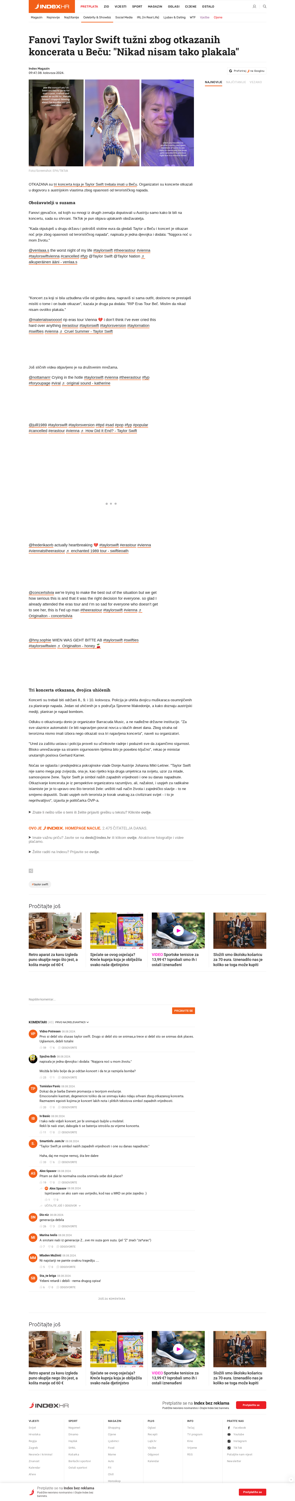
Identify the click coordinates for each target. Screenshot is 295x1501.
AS (33, 1173)
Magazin (36, 17)
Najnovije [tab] (213, 82)
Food (111, 1447)
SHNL (72, 1447)
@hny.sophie (40, 640)
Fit (109, 1467)
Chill (111, 1474)
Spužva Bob (48, 1056)
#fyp (84, 256)
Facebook (239, 1427)
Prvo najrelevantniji (70, 1022)
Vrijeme (192, 1447)
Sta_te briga (48, 1275)
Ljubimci (113, 1441)
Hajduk (73, 1441)
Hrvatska (34, 1434)
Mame (112, 1454)
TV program (194, 1434)
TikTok (237, 1447)
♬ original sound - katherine (86, 383)
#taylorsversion (113, 325)
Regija (33, 1441)
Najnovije (53, 17)
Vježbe (204, 17)
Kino (190, 1441)
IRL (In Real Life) (148, 17)
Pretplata (89, 6)
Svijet (32, 1427)
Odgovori (153, 1454)
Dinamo (73, 1434)
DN (33, 1217)
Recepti (153, 1434)
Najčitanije (71, 17)
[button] (34, 929)
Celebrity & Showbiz (97, 17)
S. (33, 1144)
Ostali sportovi (77, 1467)
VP (33, 1034)
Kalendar (34, 1467)
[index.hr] (52, 6)
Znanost (34, 1461)
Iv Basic (45, 1116)
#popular (140, 425)
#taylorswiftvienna (44, 256)
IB (33, 1118)
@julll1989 (38, 425)
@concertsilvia (41, 592)
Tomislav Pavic (50, 1086)
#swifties (36, 331)
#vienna (143, 250)
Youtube (238, 1434)
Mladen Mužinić (50, 1255)
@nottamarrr (40, 377)
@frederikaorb (41, 545)
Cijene (191, 6)
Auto (111, 1461)
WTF (193, 17)
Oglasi (173, 6)
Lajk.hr (152, 1441)
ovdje (131, 838)
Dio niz (44, 1214)
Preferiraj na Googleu (249, 70)
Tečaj (190, 1427)
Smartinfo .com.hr (52, 1141)
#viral (56, 383)
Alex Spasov (48, 1171)
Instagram (240, 1441)
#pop (119, 425)
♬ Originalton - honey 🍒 (79, 646)
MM (33, 1258)
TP (33, 1089)
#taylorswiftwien (42, 646)
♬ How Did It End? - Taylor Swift (109, 431)
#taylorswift (103, 250)
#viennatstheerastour (47, 551)
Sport (137, 6)
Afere (32, 1474)
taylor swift (40, 884)
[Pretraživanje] (263, 6)
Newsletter (234, 1461)
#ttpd (100, 425)
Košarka (73, 1454)
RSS (190, 1454)
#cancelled (70, 256)
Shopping (114, 1427)
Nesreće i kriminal (40, 1454)
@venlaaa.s (39, 250)
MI (33, 1237)
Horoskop (114, 1481)
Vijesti (121, 6)
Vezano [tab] (256, 82)
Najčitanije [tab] (236, 82)
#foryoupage (39, 383)
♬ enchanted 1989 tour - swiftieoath (97, 551)
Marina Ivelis (48, 1235)
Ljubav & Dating (174, 17)
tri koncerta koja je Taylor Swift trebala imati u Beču (95, 184)
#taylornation (138, 325)
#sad (109, 425)
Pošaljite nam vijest (239, 1454)
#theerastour (125, 250)
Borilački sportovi (79, 1461)
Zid (106, 6)
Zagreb (33, 1447)
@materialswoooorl (45, 320)
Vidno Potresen (50, 1031)
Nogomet (74, 1427)
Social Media (124, 17)
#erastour (70, 325)
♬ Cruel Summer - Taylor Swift (86, 331)
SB (33, 1278)
